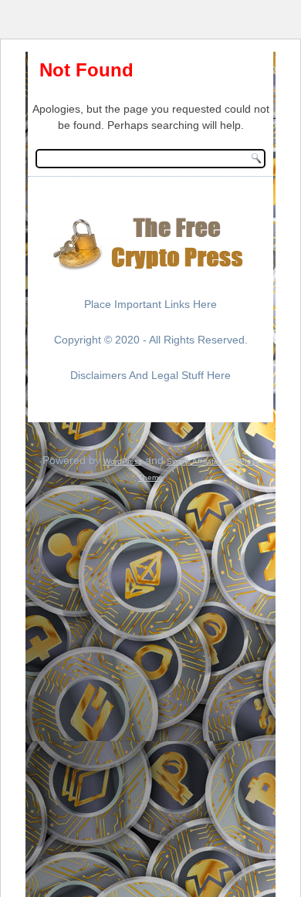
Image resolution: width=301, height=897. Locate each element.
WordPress (122, 461)
